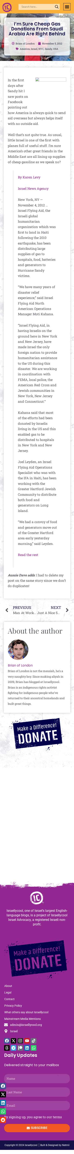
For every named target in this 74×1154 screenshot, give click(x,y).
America (25, 48)
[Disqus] (37, 826)
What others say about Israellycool (26, 1012)
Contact (9, 999)
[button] (67, 6)
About (8, 986)
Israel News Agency (33, 188)
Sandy (48, 48)
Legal (7, 992)
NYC (41, 48)
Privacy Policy (13, 1005)
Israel (34, 48)
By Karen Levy (29, 177)
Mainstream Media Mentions (22, 1018)
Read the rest (28, 555)
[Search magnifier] (57, 7)
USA (55, 48)
